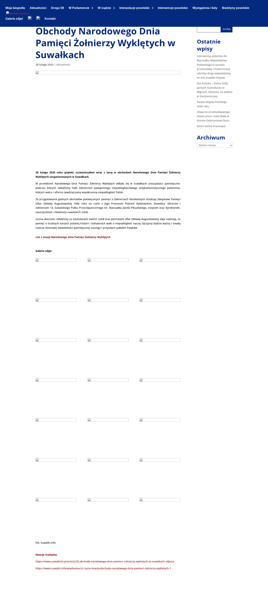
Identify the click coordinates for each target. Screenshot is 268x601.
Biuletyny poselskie (235, 8)
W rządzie (104, 8)
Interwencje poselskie (173, 8)
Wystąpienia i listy (205, 8)
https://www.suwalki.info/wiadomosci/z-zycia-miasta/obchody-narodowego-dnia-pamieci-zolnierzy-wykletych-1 (103, 568)
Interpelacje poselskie (134, 8)
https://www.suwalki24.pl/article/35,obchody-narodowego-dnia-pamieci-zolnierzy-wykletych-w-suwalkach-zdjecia (105, 561)
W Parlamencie (79, 8)
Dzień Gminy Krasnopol (211, 126)
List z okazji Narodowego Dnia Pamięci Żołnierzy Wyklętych (73, 237)
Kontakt (50, 18)
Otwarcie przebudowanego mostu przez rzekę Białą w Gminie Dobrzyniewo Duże (213, 116)
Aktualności (38, 8)
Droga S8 (57, 8)
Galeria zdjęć (14, 18)
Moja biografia (15, 8)
